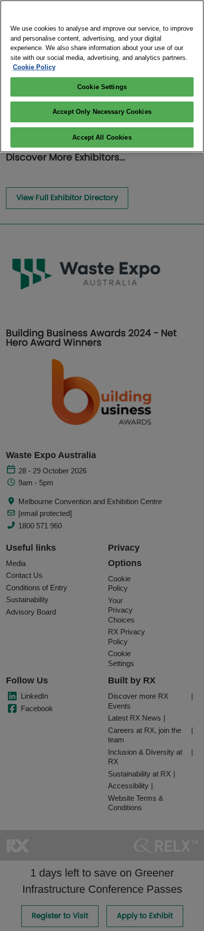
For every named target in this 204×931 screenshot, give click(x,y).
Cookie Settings (102, 87)
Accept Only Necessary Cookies (102, 111)
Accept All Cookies (101, 137)
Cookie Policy (34, 67)
